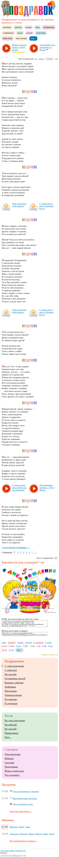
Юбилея (9, 758)
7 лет (38, 646)
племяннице (49, 27)
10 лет (4, 650)
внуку (20, 33)
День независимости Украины (26, 791)
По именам (11, 699)
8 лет (44, 646)
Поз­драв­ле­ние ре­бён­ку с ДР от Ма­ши (47, 487)
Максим (38, 834)
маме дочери (21, 38)
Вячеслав (13, 827)
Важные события (14, 682)
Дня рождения (12, 754)
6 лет (33, 646)
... (35, 552)
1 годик (48, 642)
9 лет (50, 646)
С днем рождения (14, 666)
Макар (31, 834)
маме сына (7, 38)
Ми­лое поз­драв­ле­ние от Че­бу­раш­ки (19, 47)
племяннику (8, 33)
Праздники (11, 691)
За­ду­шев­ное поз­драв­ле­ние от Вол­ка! (47, 47)
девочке (18, 27)
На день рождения (15, 720)
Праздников (11, 766)
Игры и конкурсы (14, 770)
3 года (11, 646)
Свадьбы (9, 762)
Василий (23, 834)
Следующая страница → (16, 547)
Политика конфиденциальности (13, 851)
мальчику (7, 27)
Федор (51, 834)
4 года (18, 646)
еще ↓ (33, 38)
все (56, 59)
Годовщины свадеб (15, 678)
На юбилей (11, 724)
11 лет (11, 650)
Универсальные (13, 695)
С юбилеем (11, 670)
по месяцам (38, 642)
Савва (27, 827)
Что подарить (12, 775)
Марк (45, 834)
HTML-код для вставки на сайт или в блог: (20, 619)
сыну (37, 27)
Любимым (10, 686)
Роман (21, 827)
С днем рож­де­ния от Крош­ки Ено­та (46, 206)
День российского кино (23, 804)
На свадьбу (11, 674)
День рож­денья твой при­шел (19, 204)
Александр (14, 834)
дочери (28, 27)
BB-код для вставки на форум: (15, 631)
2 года (4, 646)
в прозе (41, 59)
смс (35, 59)
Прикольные (11, 733)
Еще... (8, 737)
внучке (29, 33)
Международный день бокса (25, 798)
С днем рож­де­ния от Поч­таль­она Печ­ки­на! (19, 487)
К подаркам (11, 703)
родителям (40, 33)
